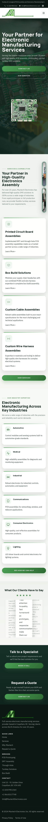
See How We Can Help (24, 570)
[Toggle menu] (43, 13)
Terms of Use (20, 818)
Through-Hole (7, 765)
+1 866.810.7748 (9, 794)
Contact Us (24, 69)
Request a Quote (9, 749)
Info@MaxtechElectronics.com (30, 6)
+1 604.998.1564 (12, 6)
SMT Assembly (8, 761)
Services (5, 741)
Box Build (6, 773)
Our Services (24, 76)
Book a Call (24, 666)
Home (4, 737)
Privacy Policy (7, 818)
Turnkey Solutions (9, 769)
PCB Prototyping (8, 757)
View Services (24, 378)
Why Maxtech (7, 745)
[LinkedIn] (43, 6)
